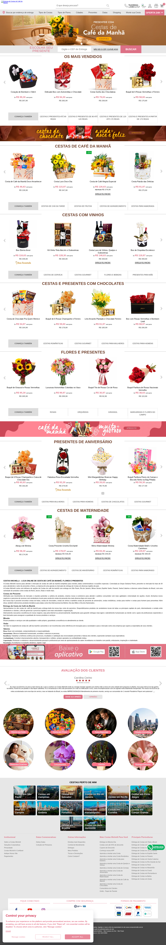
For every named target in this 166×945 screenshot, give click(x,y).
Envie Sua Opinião (73, 697)
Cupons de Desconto (107, 848)
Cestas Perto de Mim (83, 782)
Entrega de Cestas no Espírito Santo (144, 853)
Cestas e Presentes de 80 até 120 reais (83, 117)
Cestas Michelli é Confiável (13, 851)
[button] (81, 44)
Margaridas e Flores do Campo (142, 413)
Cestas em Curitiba (114, 811)
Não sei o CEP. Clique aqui (106, 49)
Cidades (79, 12)
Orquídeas (83, 412)
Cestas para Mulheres (113, 343)
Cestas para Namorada (142, 206)
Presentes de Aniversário (83, 442)
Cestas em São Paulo (23, 795)
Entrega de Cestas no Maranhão (143, 868)
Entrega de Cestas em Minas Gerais (144, 851)
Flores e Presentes (83, 352)
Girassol (112, 412)
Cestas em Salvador (67, 795)
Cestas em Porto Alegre (141, 795)
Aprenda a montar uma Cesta (110, 853)
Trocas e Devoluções (75, 853)
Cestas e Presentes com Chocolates (83, 283)
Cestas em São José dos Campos (23, 810)
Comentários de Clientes (108, 888)
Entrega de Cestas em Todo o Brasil (144, 842)
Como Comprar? (74, 856)
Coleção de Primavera (44, 845)
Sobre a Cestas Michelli (12, 842)
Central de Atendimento (76, 845)
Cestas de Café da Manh (83, 146)
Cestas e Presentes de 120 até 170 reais (113, 117)
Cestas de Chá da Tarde (53, 206)
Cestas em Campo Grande (140, 811)
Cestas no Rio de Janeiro (94, 795)
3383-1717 (134, 6)
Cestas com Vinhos (83, 215)
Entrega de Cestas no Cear (142, 870)
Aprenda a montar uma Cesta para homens (112, 860)
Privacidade (8, 848)
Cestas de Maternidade (83, 510)
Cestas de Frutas (83, 206)
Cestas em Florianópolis (92, 811)
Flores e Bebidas (112, 275)
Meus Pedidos (73, 851)
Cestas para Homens (143, 343)
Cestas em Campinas (44, 795)
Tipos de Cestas (45, 12)
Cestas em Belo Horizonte (93, 826)
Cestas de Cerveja (53, 275)
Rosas (53, 412)
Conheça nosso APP (107, 851)
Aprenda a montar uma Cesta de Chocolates (111, 884)
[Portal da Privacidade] (80, 907)
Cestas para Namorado (142, 570)
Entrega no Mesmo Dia (108, 842)
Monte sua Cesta (133, 12)
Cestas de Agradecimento (113, 206)
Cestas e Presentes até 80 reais (53, 117)
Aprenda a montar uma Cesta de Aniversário (111, 871)
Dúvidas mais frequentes (76, 842)
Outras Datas (40, 842)
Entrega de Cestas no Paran (142, 856)
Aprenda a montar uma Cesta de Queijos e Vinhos (115, 864)
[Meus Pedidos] (156, 6)
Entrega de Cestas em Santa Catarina (145, 859)
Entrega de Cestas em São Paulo (143, 845)
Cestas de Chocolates (112, 502)
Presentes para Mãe (143, 275)
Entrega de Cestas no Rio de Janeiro (145, 848)
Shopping (117, 12)
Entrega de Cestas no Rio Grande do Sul (146, 862)
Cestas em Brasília (67, 826)
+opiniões (93, 697)
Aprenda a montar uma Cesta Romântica (114, 856)
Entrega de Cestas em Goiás (142, 879)
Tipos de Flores (64, 12)
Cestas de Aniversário (83, 570)
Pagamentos (8, 856)
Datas (105, 12)
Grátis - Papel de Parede (108, 891)
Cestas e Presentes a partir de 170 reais (143, 117)
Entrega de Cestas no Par (141, 865)
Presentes (92, 12)
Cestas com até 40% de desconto (111, 845)
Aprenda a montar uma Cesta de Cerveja (114, 868)
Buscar (131, 49)
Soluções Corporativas (12, 845)
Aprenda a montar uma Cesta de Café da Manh (114, 880)
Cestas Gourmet (83, 275)
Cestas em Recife (118, 797)
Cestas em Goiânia (44, 811)
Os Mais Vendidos (83, 56)
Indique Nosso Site (11, 853)
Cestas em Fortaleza (67, 811)
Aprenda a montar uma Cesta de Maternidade (111, 876)
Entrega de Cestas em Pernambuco (144, 873)
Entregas (71, 848)
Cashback (144, 6)
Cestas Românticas (53, 343)
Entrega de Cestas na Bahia (141, 876)
